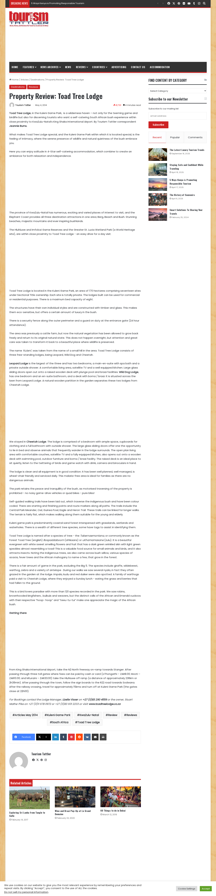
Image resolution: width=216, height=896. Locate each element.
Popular (175, 137)
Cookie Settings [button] (186, 888)
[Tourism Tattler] (28, 18)
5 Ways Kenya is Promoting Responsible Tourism (57, 3)
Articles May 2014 (26, 715)
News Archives (49, 67)
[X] (37, 760)
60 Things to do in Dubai (113, 810)
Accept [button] (206, 888)
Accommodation (160, 67)
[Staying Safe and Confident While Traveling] (157, 169)
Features (28, 67)
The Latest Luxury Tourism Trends (187, 150)
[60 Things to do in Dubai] (120, 796)
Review (112, 715)
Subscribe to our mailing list (163, 108)
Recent (157, 137)
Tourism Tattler (23, 105)
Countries (98, 67)
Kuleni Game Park (58, 715)
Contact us (138, 67)
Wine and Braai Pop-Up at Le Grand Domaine (73, 812)
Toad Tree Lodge (88, 722)
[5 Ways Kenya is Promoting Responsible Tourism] (157, 184)
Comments (195, 137)
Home (15, 67)
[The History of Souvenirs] (157, 199)
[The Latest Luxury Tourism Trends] (157, 154)
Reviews (81, 67)
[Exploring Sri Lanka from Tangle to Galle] (29, 797)
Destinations (37, 79)
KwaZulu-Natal (89, 715)
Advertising (119, 67)
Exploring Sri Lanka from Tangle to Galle (27, 814)
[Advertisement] (142, 34)
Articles (25, 79)
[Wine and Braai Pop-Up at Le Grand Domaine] (75, 796)
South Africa (60, 722)
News (68, 67)
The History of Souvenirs (182, 195)
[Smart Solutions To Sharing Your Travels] (157, 214)
